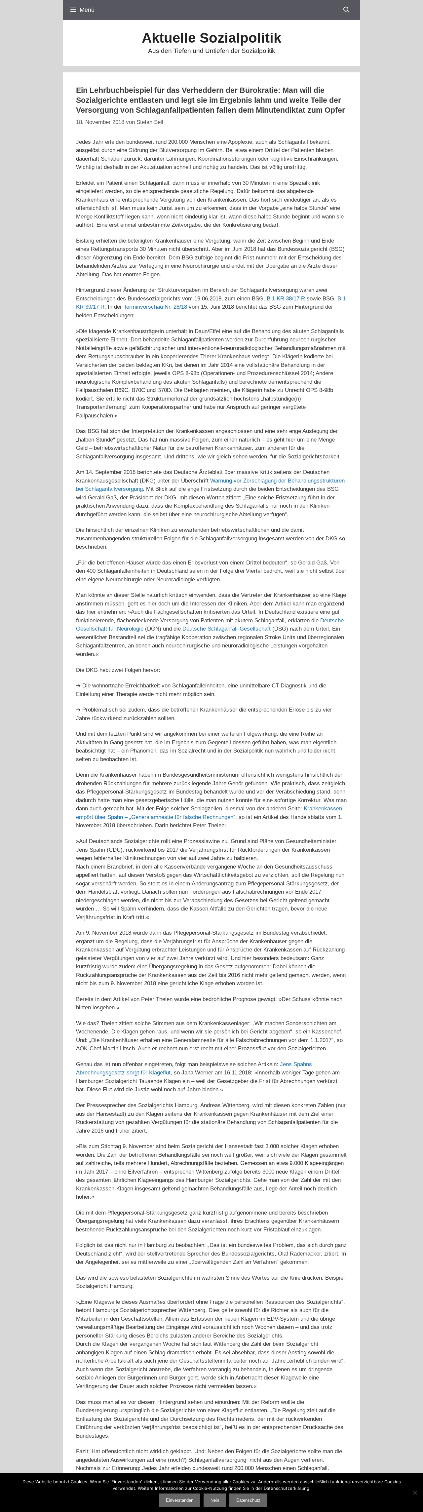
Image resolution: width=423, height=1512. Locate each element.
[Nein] (414, 1492)
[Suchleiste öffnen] (346, 10)
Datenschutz (248, 1500)
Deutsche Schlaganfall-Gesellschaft (226, 629)
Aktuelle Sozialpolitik (211, 38)
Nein (215, 1500)
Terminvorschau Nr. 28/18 (155, 307)
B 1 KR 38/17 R (286, 298)
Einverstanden (179, 1500)
